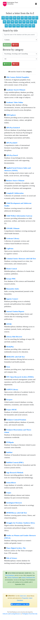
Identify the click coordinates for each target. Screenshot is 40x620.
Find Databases (9, 575)
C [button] (10, 18)
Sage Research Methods (14, 472)
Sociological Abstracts (14, 503)
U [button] (10, 25)
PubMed (9, 452)
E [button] (18, 18)
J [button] (36, 18)
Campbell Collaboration (15, 193)
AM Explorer (11, 115)
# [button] (33, 25)
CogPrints (9, 248)
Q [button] (27, 21)
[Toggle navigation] (36, 4)
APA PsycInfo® (11, 143)
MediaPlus (10, 347)
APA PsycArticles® (13, 128)
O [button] (20, 21)
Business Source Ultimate (15, 180)
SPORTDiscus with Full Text (16, 513)
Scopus (8, 493)
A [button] (3, 18)
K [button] (4, 21)
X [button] (22, 25)
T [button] (6, 25)
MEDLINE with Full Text (15, 357)
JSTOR (9, 324)
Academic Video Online (14, 102)
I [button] (33, 18)
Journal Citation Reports (15, 311)
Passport (9, 400)
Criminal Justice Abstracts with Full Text (21, 259)
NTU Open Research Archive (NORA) (20, 377)
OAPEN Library (12, 389)
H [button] (29, 18)
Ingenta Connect (12, 299)
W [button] (18, 25)
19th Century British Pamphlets (17, 77)
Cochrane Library (12, 238)
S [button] (35, 21)
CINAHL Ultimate (12, 228)
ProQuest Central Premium (16, 420)
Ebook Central (11, 269)
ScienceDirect (11, 483)
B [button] (7, 18)
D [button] (14, 18)
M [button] (12, 21)
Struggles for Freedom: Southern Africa (20, 523)
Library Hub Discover (14, 337)
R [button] (31, 21)
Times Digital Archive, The (16, 548)
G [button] (26, 18)
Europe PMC (11, 279)
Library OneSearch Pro (28, 577)
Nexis (8, 367)
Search (7, 45)
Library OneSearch (12, 577)
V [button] (14, 25)
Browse (7, 64)
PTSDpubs (10, 442)
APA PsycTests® (12, 155)
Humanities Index (12, 289)
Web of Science (11, 558)
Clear (16, 45)
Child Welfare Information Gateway (19, 216)
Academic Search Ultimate (15, 90)
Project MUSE (11, 410)
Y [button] (26, 25)
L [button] (8, 21)
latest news (23, 596)
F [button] (22, 18)
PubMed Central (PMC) (15, 462)
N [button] (16, 21)
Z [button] (29, 25)
